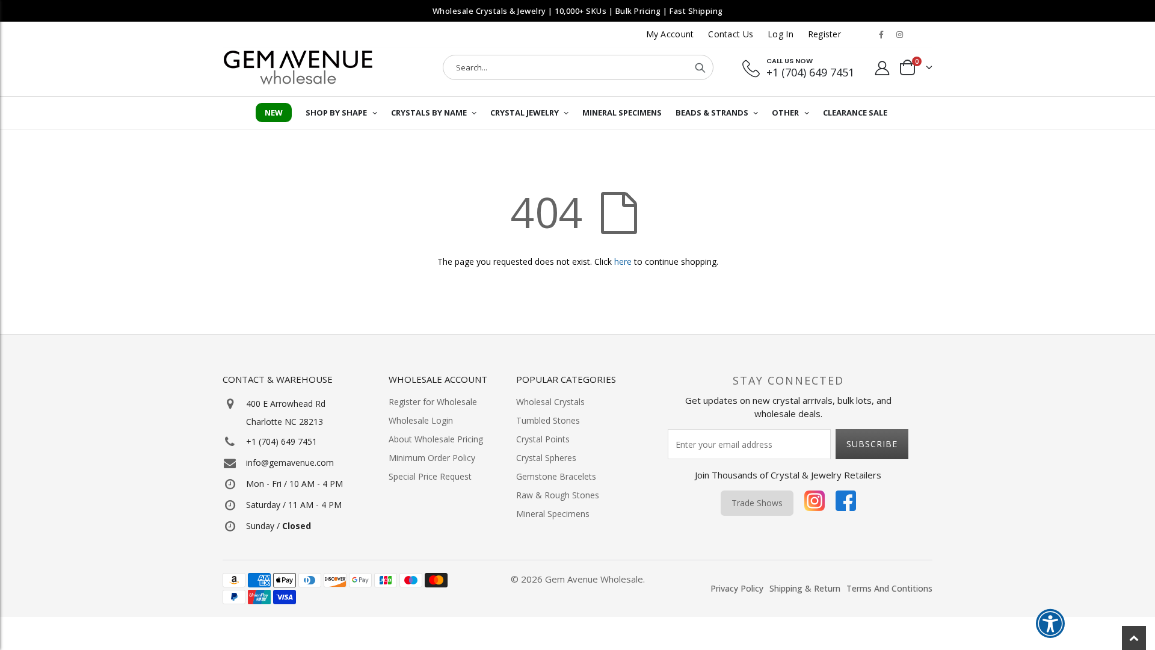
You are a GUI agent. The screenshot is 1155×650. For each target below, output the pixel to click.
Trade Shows (757, 503)
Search (700, 67)
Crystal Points (543, 439)
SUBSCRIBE (872, 444)
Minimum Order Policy (432, 457)
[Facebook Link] (881, 34)
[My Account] (882, 67)
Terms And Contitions (889, 588)
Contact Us (730, 34)
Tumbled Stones (548, 420)
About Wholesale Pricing (436, 439)
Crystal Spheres (546, 457)
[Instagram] (814, 503)
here (623, 261)
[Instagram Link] (899, 34)
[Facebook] (846, 503)
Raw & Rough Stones (557, 495)
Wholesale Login (421, 420)
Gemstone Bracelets (556, 476)
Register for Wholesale (433, 401)
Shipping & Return (804, 588)
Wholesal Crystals (550, 401)
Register (824, 34)
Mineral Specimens (553, 513)
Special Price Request (430, 476)
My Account (670, 34)
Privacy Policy (736, 588)
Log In (780, 34)
